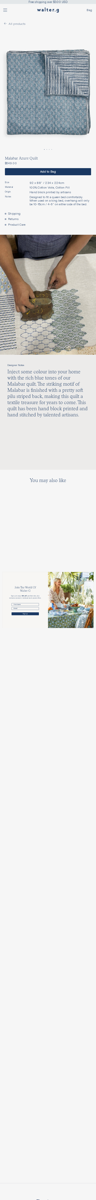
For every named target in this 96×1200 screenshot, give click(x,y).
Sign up (25, 614)
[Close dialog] (92, 574)
